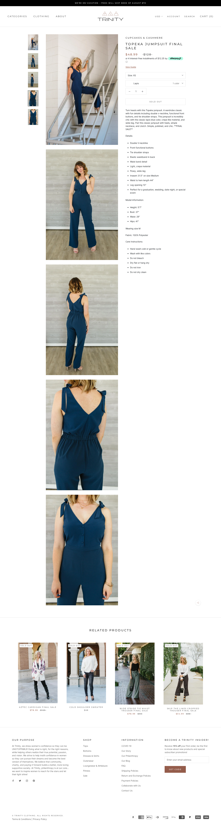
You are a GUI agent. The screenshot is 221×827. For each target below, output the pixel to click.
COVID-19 (126, 746)
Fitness (86, 770)
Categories (17, 16)
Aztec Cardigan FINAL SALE (37, 707)
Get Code (175, 769)
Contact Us (126, 790)
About (61, 16)
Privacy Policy (40, 819)
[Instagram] (27, 780)
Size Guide (131, 67)
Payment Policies (129, 780)
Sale (85, 775)
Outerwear (88, 761)
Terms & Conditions (21, 819)
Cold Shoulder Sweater (86, 707)
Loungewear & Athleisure (95, 765)
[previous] (9, 675)
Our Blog (125, 761)
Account (173, 16)
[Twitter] (20, 780)
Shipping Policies (129, 770)
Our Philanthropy (129, 756)
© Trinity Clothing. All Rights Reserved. (38, 816)
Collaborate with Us (131, 785)
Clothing (41, 16)
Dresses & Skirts (91, 756)
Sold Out (155, 102)
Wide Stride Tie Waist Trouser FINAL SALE (135, 709)
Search (189, 16)
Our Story (126, 751)
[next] (211, 675)
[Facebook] (13, 780)
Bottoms (87, 751)
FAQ (123, 765)
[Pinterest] (34, 780)
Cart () (206, 16)
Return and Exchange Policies (136, 775)
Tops (85, 746)
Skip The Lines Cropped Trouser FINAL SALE (183, 709)
